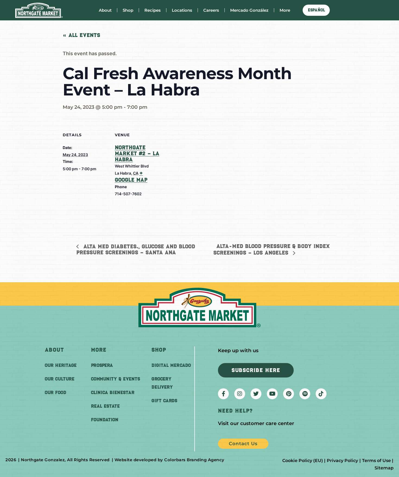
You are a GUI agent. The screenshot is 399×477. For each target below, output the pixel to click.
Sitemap (384, 467)
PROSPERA (102, 365)
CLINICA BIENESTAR (112, 392)
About (105, 10)
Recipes (152, 10)
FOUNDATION (104, 419)
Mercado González (249, 10)
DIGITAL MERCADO (171, 365)
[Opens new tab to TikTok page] (321, 393)
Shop (128, 10)
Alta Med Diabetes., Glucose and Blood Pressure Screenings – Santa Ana (135, 249)
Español (316, 10)
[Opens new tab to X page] (256, 393)
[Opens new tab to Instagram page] (239, 393)
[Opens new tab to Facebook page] (223, 393)
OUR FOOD (55, 392)
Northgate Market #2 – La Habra (137, 153)
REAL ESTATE (105, 406)
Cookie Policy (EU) (302, 460)
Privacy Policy (342, 460)
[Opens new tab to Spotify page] (304, 393)
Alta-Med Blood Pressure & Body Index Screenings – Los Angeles (271, 249)
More (285, 10)
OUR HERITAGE (61, 365)
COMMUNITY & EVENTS (115, 379)
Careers (211, 10)
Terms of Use (376, 460)
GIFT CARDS (164, 400)
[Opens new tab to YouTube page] (272, 393)
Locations (182, 10)
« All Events (81, 35)
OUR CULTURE (59, 379)
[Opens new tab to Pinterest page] (288, 393)
